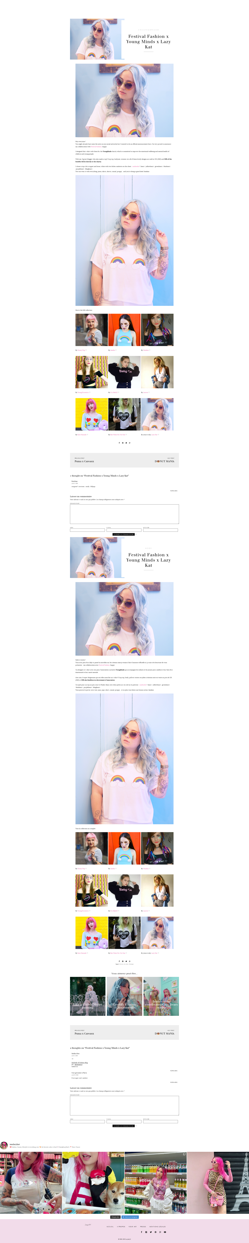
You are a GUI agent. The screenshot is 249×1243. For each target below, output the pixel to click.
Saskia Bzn (75, 1054)
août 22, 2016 (75, 1075)
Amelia (112, 350)
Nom (71, 527)
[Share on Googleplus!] (129, 443)
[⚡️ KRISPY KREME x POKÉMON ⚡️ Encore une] (93, 1183)
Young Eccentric (83, 392)
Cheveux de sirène (123, 964)
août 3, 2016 (75, 483)
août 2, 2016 (75, 1056)
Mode (148, 548)
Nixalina (146, 350)
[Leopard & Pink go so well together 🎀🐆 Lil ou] (218, 1183)
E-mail (109, 527)
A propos (121, 1227)
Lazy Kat (154, 435)
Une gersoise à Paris (79, 1073)
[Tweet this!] (126, 443)
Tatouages (131, 964)
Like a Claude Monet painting (87, 1006)
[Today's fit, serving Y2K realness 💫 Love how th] (156, 1183)
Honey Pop (81, 350)
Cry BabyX (113, 392)
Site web (146, 527)
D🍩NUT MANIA (164, 461)
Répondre (173, 491)
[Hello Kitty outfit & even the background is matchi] (31, 1183)
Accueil (7, 1)
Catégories (19, 1)
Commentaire (75, 503)
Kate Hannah (82, 435)
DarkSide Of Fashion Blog (80, 1063)
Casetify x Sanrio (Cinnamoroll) (124, 1006)
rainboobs (135, 166)
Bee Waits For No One (117, 435)
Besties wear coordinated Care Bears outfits (161, 1004)
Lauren (145, 392)
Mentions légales (157, 1227)
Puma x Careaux (84, 461)
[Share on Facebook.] (119, 443)
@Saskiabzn (78, 1064)
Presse (236, 1)
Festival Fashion (96, 147)
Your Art (133, 1227)
